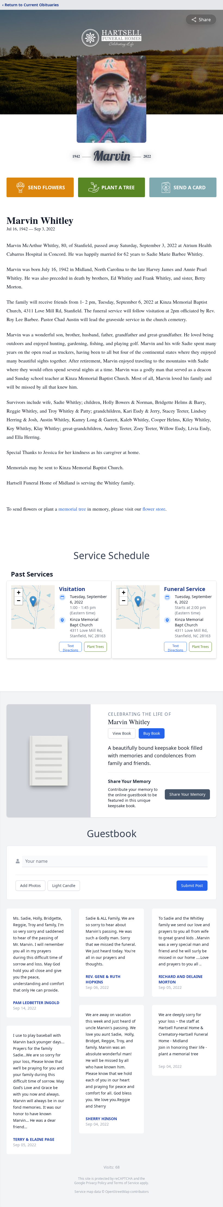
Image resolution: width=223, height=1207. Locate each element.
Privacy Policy (96, 1183)
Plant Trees (95, 646)
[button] (33, 601)
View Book (122, 733)
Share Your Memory (187, 794)
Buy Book (151, 733)
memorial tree (72, 508)
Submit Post (192, 885)
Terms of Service (126, 1183)
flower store (154, 508)
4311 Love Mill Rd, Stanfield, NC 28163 (88, 633)
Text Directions (70, 648)
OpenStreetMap (117, 1191)
